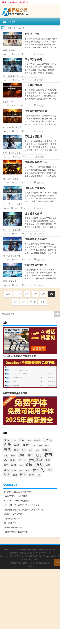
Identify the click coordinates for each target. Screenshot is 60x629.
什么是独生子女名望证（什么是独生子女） (22, 505)
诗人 (7, 475)
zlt (8, 208)
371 (27, 294)
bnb (8, 80)
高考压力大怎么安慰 (13, 514)
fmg (8, 285)
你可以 (37, 440)
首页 (8, 294)
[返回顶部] (57, 562)
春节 (48, 454)
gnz (8, 131)
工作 (23, 450)
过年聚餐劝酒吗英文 (36, 239)
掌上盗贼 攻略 (10, 522)
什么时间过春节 (33, 85)
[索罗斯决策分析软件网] (30, 11)
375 (15, 302)
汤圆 (47, 460)
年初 (30, 450)
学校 (40, 445)
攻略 (21, 455)
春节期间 (9, 460)
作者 (29, 440)
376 (23, 302)
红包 (14, 470)
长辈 (38, 475)
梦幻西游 (35, 459)
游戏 (13, 465)
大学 (33, 445)
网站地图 (23, 552)
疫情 (29, 464)
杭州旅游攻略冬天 (12, 518)
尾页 (43, 302)
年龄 (37, 450)
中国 (14, 440)
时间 (38, 455)
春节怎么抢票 (32, 34)
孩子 (47, 445)
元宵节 (47, 440)
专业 (6, 440)
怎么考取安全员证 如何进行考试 (18, 491)
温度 (6, 465)
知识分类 (24, 2)
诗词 (15, 475)
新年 (30, 455)
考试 (27, 470)
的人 (38, 464)
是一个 (22, 460)
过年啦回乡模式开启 (36, 162)
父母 (21, 465)
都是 (31, 474)
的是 (48, 464)
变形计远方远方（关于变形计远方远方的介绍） (24, 509)
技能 (13, 455)
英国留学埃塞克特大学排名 (16, 531)
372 (35, 294)
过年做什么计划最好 (36, 111)
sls (8, 105)
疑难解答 (30, 552)
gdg (8, 157)
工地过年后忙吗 (33, 136)
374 (51, 294)
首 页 (4, 2)
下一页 (33, 302)
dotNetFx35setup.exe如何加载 (17, 500)
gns (8, 234)
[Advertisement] (30, 599)
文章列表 (13, 2)
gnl (8, 182)
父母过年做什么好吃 (36, 265)
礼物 (6, 470)
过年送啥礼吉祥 (33, 213)
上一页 (18, 294)
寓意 (16, 450)
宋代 (7, 449)
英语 (50, 470)
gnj (8, 259)
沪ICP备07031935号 (42, 552)
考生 (20, 470)
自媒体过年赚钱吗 (35, 188)
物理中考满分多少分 (13, 527)
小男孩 (30, 565)
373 (43, 294)
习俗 (21, 440)
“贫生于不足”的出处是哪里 (15, 496)
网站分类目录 (51, 549)
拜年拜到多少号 (33, 59)
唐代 (26, 445)
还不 (23, 475)
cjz (8, 54)
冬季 (17, 445)
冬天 (7, 444)
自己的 (38, 469)
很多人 (46, 450)
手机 (6, 455)
